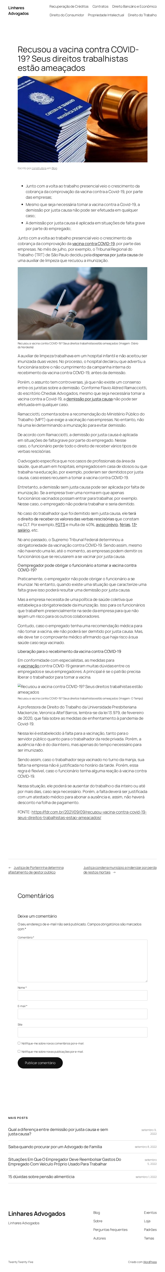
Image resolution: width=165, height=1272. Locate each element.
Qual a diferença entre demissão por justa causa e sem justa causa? (58, 1131)
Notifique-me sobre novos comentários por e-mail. (53, 1043)
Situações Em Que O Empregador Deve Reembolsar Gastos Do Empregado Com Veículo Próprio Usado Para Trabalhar (64, 1161)
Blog (54, 168)
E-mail (22, 1006)
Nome (22, 987)
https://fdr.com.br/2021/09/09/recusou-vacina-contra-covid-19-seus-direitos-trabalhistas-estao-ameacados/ (82, 814)
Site (20, 1024)
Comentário (26, 937)
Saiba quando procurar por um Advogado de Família (55, 1147)
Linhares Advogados (18, 10)
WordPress (150, 1262)
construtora (39, 168)
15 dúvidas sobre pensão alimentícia (41, 1176)
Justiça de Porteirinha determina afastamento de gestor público (36, 870)
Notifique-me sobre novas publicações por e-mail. (53, 1051)
